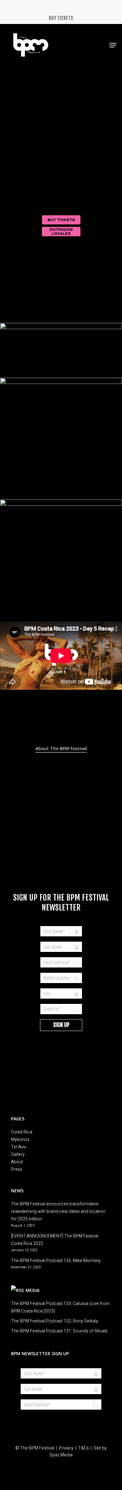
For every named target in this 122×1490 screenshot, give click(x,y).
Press (16, 1169)
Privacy (66, 1448)
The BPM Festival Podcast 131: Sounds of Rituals (59, 1331)
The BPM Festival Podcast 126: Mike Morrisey (56, 1260)
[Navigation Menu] (112, 45)
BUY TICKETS (61, 18)
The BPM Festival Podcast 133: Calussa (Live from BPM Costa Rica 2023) (60, 1307)
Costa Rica (21, 1132)
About (17, 1162)
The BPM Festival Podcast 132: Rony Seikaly (54, 1321)
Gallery (18, 1154)
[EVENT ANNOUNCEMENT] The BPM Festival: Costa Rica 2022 (55, 1240)
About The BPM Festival (61, 748)
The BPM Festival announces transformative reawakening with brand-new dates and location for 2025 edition (58, 1211)
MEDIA (32, 1290)
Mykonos (20, 1139)
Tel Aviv (18, 1147)
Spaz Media (61, 1455)
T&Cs (83, 1448)
